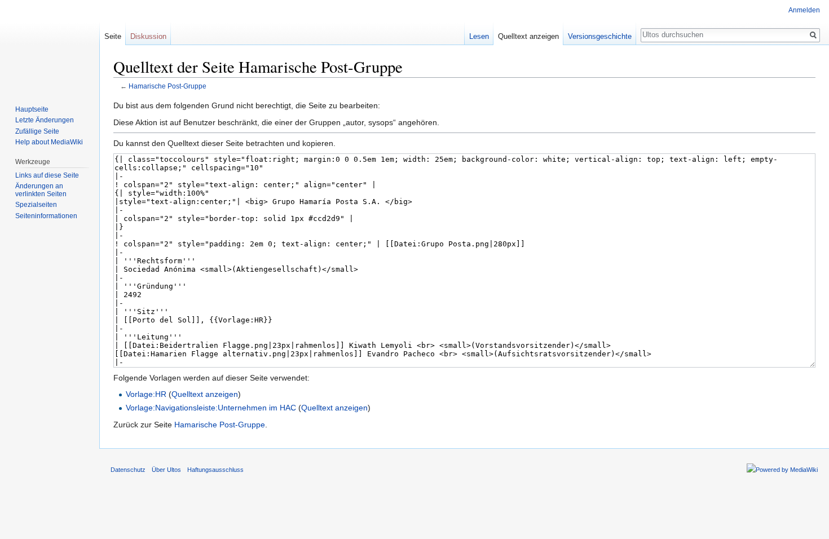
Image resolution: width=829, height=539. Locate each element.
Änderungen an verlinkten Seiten (41, 190)
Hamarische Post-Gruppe (167, 86)
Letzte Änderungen (44, 120)
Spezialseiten (36, 205)
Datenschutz (128, 469)
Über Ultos (166, 469)
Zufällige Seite (37, 131)
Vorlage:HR (146, 394)
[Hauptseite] (50, 45)
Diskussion (148, 36)
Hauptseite (31, 109)
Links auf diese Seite (47, 175)
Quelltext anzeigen (204, 394)
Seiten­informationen (46, 216)
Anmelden (804, 10)
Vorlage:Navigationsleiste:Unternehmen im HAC (211, 407)
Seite (112, 36)
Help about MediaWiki (49, 142)
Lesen (479, 36)
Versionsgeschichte (600, 36)
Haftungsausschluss (215, 469)
